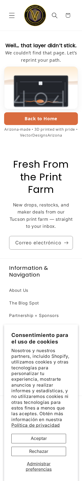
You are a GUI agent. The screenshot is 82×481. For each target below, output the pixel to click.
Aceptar (39, 438)
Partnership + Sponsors (34, 315)
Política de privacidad (35, 425)
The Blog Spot (24, 302)
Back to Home (41, 118)
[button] (11, 15)
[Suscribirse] (66, 243)
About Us (18, 290)
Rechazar (38, 451)
